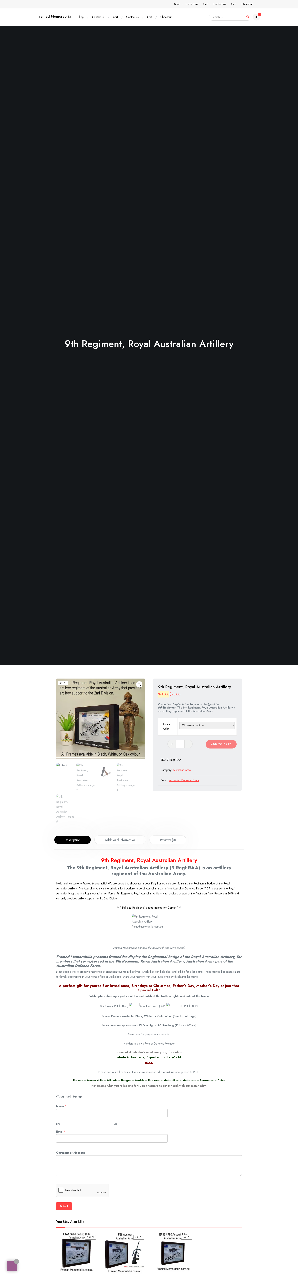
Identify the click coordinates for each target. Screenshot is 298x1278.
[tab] (72, 840)
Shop (177, 4)
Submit (64, 1206)
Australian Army (182, 770)
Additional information (120, 840)
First (58, 1124)
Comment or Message (70, 1153)
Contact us (192, 4)
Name (61, 1106)
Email (61, 1132)
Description (72, 840)
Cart (205, 4)
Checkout (246, 4)
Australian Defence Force (184, 780)
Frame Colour (166, 726)
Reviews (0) (168, 840)
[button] (139, 684)
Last (115, 1124)
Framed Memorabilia (54, 16)
